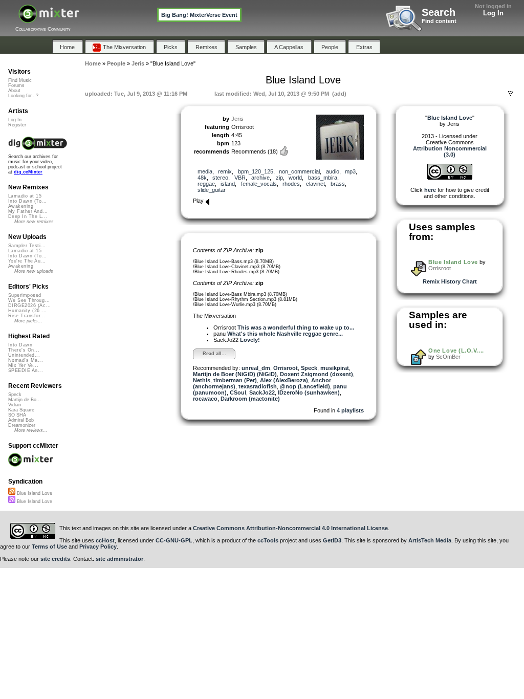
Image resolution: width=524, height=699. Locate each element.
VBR (240, 177)
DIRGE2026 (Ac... (29, 305)
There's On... (23, 350)
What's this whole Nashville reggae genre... (285, 334)
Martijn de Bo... (24, 399)
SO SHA (17, 415)
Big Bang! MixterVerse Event (199, 15)
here (430, 190)
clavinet (315, 184)
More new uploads (33, 271)
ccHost (105, 540)
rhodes (291, 184)
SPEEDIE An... (25, 370)
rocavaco (205, 399)
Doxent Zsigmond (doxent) (316, 374)
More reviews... (31, 430)
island (228, 184)
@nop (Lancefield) (305, 386)
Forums (16, 85)
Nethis (201, 380)
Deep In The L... (27, 216)
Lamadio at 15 (24, 196)
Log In (493, 13)
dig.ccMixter (28, 171)
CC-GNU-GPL (174, 540)
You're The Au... (27, 261)
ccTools (267, 540)
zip (279, 177)
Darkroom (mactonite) (250, 399)
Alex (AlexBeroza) (284, 380)
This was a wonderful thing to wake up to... (295, 327)
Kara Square (21, 409)
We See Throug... (29, 300)
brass (338, 184)
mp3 (350, 171)
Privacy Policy (98, 546)
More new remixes (34, 221)
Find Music (20, 80)
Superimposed (24, 295)
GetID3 (332, 540)
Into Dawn (20, 344)
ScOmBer (448, 357)
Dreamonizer (21, 425)
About (14, 90)
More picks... (28, 320)
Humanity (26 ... (27, 310)
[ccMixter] (48, 19)
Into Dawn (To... (27, 201)
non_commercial (299, 171)
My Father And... (28, 211)
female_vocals (259, 184)
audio (332, 171)
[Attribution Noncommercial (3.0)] (449, 177)
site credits (55, 559)
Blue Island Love (453, 262)
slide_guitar (212, 190)
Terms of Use (49, 546)
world (295, 177)
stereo (220, 177)
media (205, 171)
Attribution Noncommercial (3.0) (450, 151)
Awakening (20, 206)
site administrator (119, 559)
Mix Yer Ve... (23, 365)
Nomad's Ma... (25, 360)
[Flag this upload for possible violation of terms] (511, 94)
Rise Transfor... (26, 315)
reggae (206, 184)
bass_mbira (322, 177)
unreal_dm (256, 368)
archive (260, 177)
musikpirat (334, 368)
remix (225, 171)
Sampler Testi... (27, 245)
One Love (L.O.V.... (456, 350)
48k (202, 177)
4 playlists (350, 410)
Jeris (237, 119)
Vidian (14, 404)
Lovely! (250, 340)
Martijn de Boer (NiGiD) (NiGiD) (235, 374)
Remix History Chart (450, 281)
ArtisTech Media (429, 540)
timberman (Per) (235, 380)
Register (17, 124)
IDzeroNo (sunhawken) (309, 392)
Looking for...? (23, 95)
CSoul (238, 392)
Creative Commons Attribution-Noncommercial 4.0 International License (290, 528)
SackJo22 (262, 392)
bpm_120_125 (255, 171)
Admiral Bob (21, 420)
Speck (309, 368)
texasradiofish (257, 386)
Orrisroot (285, 368)
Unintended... (24, 355)
